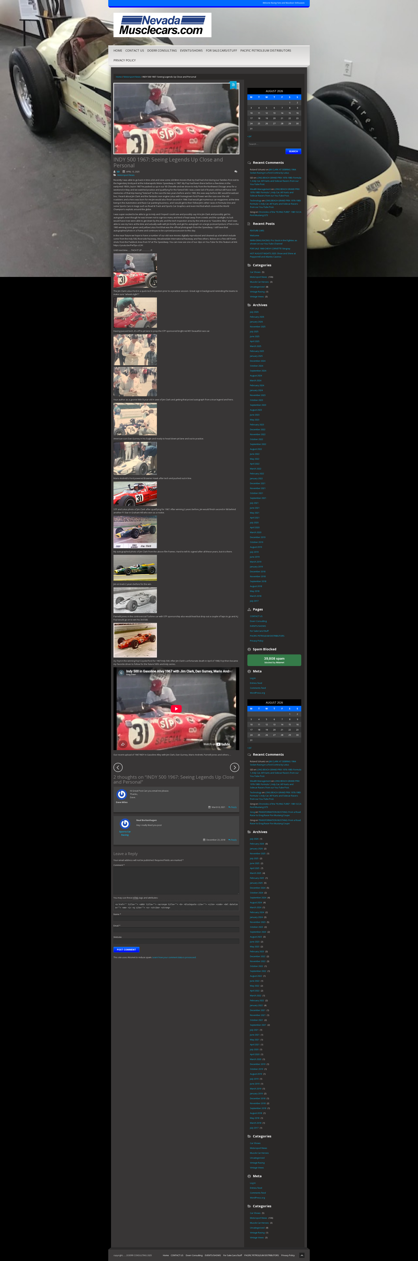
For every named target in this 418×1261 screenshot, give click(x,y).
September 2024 (258, 370)
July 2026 (254, 311)
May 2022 (254, 458)
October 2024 (256, 365)
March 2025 (255, 346)
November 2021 (257, 488)
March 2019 (255, 561)
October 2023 (256, 400)
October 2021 (256, 493)
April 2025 (254, 341)
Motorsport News (132, 76)
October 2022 (256, 439)
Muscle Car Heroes (259, 281)
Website (117, 937)
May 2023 (254, 419)
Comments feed (258, 687)
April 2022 (254, 463)
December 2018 (257, 571)
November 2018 (257, 576)
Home (117, 50)
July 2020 (254, 522)
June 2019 (254, 556)
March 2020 (255, 532)
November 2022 (257, 434)
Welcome (254, 235)
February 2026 (257, 316)
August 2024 (256, 375)
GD (118, 171)
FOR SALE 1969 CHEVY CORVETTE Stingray (270, 248)
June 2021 (254, 507)
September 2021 (258, 498)
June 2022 (254, 453)
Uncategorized (257, 286)
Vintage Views (257, 296)
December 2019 (257, 537)
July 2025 (254, 331)
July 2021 (254, 502)
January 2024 (256, 390)
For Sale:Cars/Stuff (221, 50)
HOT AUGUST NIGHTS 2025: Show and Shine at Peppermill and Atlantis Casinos (273, 255)
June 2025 (254, 336)
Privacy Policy (124, 60)
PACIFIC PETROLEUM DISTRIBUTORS (265, 50)
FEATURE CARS (257, 230)
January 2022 (256, 478)
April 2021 (254, 517)
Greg (252, 812)
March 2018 (255, 595)
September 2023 (258, 404)
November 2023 (257, 395)
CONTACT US (134, 50)
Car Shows (255, 272)
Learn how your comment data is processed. (174, 957)
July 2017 (254, 600)
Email (116, 925)
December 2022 (257, 429)
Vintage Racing (257, 291)
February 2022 (257, 473)
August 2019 (256, 547)
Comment (119, 865)
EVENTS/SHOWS (191, 50)
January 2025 (256, 355)
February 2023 (257, 424)
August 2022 (256, 449)
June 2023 (254, 414)
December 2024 (257, 360)
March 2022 (255, 468)
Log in (253, 678)
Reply (234, 807)
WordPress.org (257, 692)
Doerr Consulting (162, 50)
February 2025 (257, 351)
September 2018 (258, 581)
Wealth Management (260, 189)
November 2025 (257, 326)
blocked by (277, 661)
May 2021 (254, 512)
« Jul (249, 136)
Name (117, 914)
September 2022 (258, 444)
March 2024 (255, 380)
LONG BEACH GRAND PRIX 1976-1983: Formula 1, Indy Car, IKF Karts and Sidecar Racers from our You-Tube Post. (275, 181)
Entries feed (256, 683)
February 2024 (257, 385)
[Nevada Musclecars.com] (162, 24)
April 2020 (254, 527)
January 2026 (256, 321)
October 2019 (256, 542)
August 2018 (256, 586)
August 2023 (256, 409)
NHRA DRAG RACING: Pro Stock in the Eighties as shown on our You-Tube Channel (273, 242)
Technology (255, 200)
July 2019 (254, 551)
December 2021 (257, 483)
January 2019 (256, 566)
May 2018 (254, 591)
